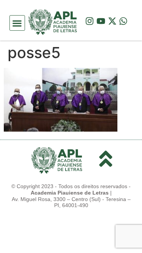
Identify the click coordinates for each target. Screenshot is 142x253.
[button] (17, 23)
